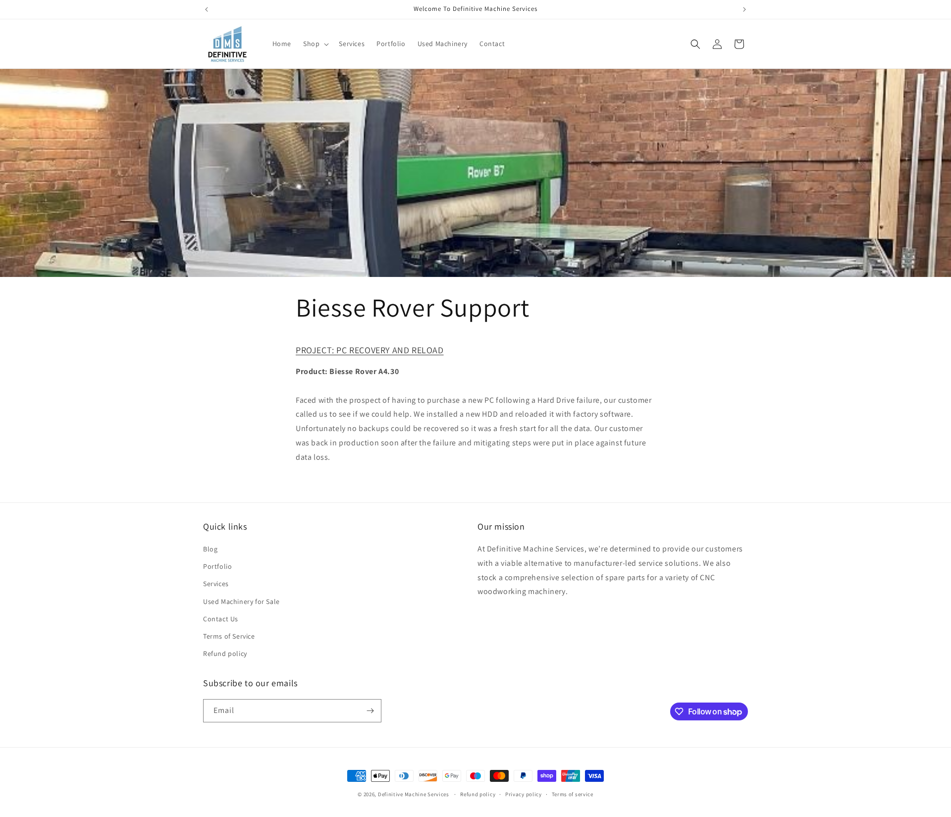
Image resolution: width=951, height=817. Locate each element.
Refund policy (225, 653)
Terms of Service (229, 636)
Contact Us (220, 618)
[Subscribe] (370, 710)
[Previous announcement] (206, 9)
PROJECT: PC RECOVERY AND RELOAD (370, 350)
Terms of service (572, 794)
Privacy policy (523, 794)
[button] (315, 43)
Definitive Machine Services (414, 794)
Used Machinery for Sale (241, 601)
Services (216, 583)
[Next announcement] (744, 9)
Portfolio (217, 566)
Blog (210, 549)
